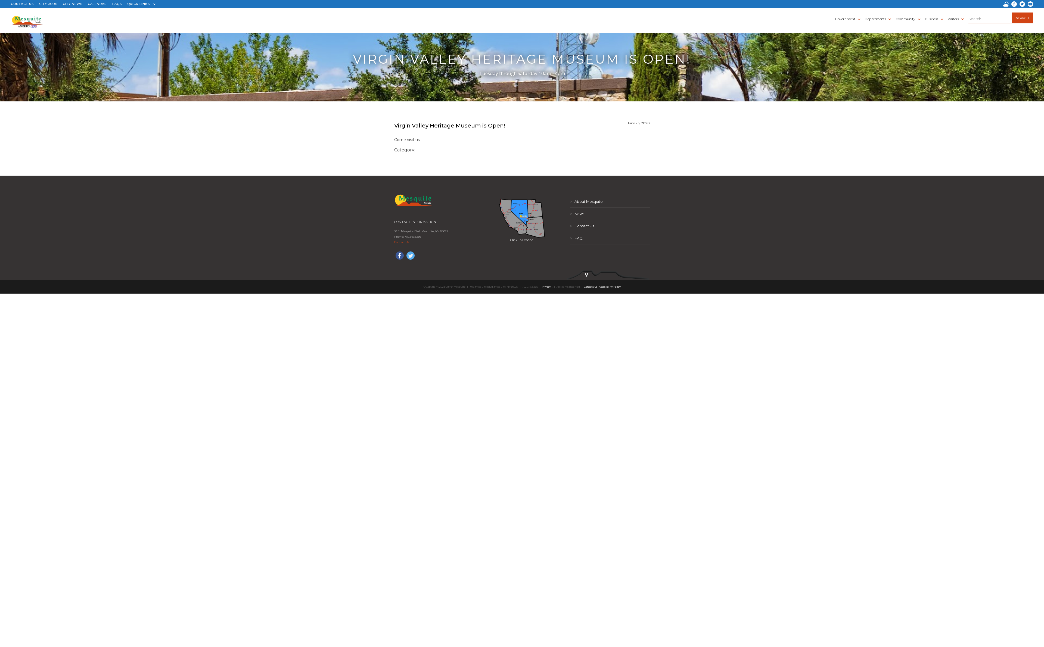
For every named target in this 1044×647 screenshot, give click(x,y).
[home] (27, 19)
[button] (140, 4)
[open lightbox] (522, 218)
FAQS (117, 4)
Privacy (546, 286)
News (577, 213)
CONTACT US (22, 4)
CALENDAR (97, 4)
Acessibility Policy (610, 286)
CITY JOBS (48, 4)
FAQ (576, 238)
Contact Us (401, 242)
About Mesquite (586, 201)
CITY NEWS (72, 4)
